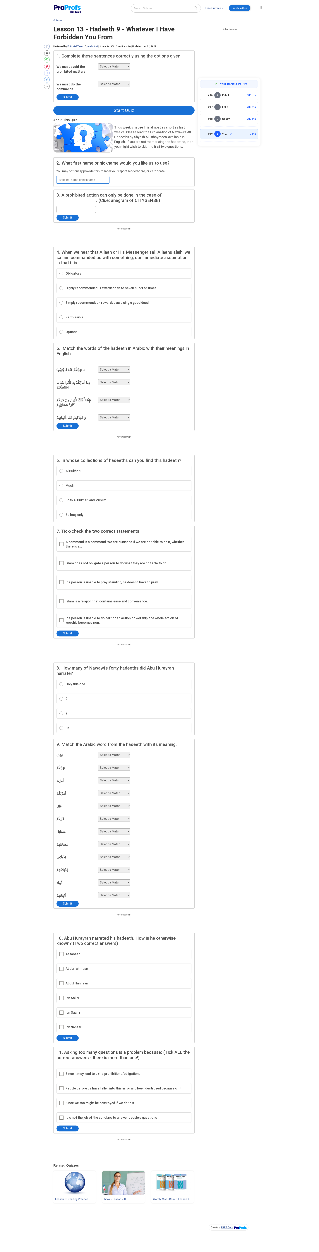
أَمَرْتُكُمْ (61, 793)
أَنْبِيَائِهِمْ (61, 895)
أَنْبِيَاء (59, 883)
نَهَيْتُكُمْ (60, 768)
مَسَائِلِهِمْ (62, 844)
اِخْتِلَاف (61, 857)
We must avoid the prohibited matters (70, 69)
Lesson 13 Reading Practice (71, 1199)
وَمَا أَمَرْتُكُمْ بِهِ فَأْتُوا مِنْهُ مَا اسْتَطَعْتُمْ (73, 385)
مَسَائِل (61, 832)
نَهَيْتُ (59, 755)
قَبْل (59, 806)
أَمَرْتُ (60, 781)
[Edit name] (230, 134)
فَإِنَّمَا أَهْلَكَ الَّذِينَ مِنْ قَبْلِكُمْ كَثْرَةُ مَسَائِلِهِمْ (74, 402)
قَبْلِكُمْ (60, 819)
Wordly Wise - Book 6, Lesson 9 (171, 1199)
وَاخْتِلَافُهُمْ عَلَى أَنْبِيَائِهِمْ (71, 418)
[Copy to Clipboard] (48, 79)
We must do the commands (68, 86)
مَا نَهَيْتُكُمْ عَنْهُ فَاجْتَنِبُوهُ (70, 370)
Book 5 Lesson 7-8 (115, 1199)
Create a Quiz (239, 8)
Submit (67, 97)
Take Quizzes (213, 8)
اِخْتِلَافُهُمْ (62, 870)
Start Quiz (124, 110)
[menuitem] (214, 9)
